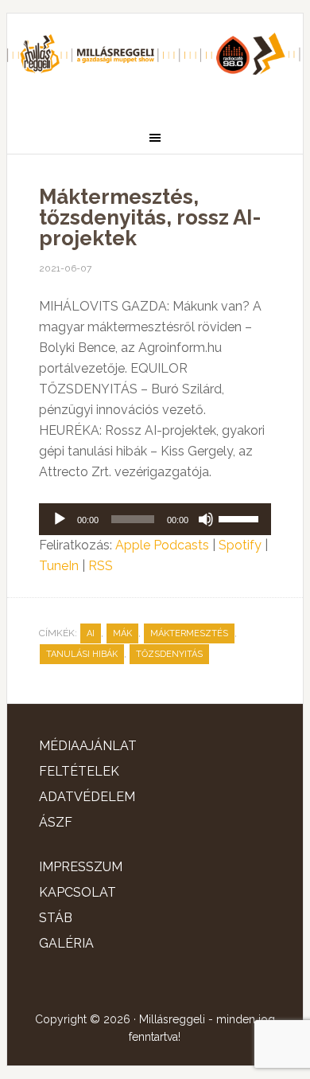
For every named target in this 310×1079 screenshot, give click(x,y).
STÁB (55, 917)
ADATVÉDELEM (87, 796)
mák (122, 633)
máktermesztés (189, 633)
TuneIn (59, 565)
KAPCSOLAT (77, 892)
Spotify (240, 545)
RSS (100, 565)
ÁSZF (55, 822)
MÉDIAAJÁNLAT (88, 745)
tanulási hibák (82, 654)
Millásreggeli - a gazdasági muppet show (155, 61)
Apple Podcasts (162, 545)
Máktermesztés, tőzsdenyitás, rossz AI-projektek (150, 217)
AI (91, 633)
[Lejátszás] (60, 519)
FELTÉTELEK (79, 771)
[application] (155, 519)
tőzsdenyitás (169, 654)
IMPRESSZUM (80, 866)
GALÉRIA (66, 943)
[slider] (241, 517)
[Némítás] (206, 519)
